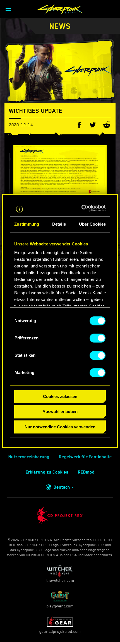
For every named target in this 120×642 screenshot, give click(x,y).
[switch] (97, 338)
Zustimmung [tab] (26, 224)
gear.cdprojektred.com (60, 631)
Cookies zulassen (60, 396)
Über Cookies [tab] (92, 224)
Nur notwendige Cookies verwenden (60, 426)
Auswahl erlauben (60, 411)
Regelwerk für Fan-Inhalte (85, 456)
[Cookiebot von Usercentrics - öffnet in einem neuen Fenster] (82, 208)
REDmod (86, 472)
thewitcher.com (60, 580)
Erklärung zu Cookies (47, 472)
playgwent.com (60, 606)
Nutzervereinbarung (28, 456)
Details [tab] (59, 224)
